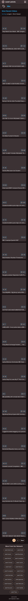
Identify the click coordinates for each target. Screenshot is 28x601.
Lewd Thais (14, 592)
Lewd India (20, 575)
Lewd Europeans (8, 571)
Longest (9, 14)
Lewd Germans (9, 575)
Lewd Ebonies (19, 567)
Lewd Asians (8, 554)
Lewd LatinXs (10, 2)
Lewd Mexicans (20, 583)
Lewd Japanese (19, 579)
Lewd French (20, 571)
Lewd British (8, 558)
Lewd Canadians (19, 558)
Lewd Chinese (8, 562)
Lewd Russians (8, 588)
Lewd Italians (8, 579)
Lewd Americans (9, 550)
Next (22, 540)
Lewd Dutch (8, 567)
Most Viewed (17, 14)
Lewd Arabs (20, 550)
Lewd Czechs (19, 562)
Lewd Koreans (8, 583)
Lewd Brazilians (19, 554)
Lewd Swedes (19, 588)
